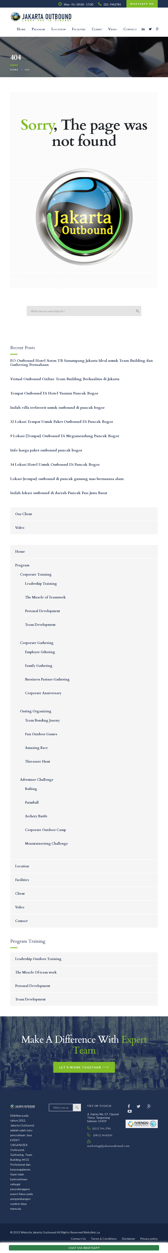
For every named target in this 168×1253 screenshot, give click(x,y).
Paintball (32, 802)
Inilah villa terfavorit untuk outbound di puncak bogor (57, 407)
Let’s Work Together (80, 1067)
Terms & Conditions (104, 1238)
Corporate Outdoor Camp (45, 830)
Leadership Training (41, 583)
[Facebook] (129, 1106)
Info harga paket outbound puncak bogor (46, 450)
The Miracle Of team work (36, 972)
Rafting (31, 789)
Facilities (78, 29)
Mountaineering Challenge (46, 843)
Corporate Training (36, 574)
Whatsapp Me (142, 3)
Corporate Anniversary (43, 693)
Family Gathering (38, 666)
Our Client (23, 514)
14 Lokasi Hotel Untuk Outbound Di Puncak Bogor (55, 464)
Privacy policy (149, 1238)
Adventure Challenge (36, 779)
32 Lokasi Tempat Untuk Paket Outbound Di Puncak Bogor (61, 421)
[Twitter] (150, 29)
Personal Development (42, 611)
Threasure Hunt (37, 761)
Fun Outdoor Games (41, 734)
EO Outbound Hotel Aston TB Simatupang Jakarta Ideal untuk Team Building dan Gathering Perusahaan (81, 362)
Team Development (40, 625)
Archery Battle (36, 816)
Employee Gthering (40, 652)
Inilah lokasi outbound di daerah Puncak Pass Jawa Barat (58, 493)
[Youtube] (130, 1111)
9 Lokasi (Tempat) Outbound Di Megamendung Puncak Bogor (64, 436)
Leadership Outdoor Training (38, 959)
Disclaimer (128, 1238)
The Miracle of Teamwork (45, 597)
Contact (130, 29)
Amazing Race (36, 748)
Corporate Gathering (36, 643)
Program (38, 29)
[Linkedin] (143, 29)
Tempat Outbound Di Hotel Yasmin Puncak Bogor (54, 393)
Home (21, 29)
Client (97, 29)
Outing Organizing (35, 711)
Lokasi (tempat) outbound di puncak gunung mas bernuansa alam (67, 478)
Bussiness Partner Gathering (47, 679)
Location (58, 29)
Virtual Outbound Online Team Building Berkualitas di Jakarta (64, 379)
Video (112, 29)
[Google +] (157, 29)
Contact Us (78, 1238)
